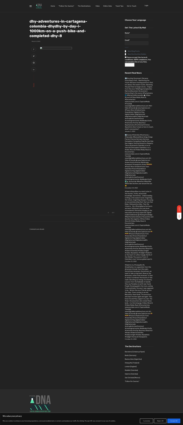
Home (53, 6)
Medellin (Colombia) (131, 370)
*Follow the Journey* (66, 6)
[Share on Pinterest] (33, 62)
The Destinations (84, 6)
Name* (127, 33)
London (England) (131, 366)
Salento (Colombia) (131, 374)
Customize (146, 421)
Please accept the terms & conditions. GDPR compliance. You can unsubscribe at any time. (138, 60)
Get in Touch (131, 6)
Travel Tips (119, 6)
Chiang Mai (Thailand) (132, 363)
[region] (91, 419)
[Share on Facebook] (33, 49)
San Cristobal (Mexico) (132, 378)
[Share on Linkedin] (33, 69)
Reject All (160, 421)
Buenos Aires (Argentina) (133, 359)
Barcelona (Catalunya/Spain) (135, 352)
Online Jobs (107, 6)
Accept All (173, 421)
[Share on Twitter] (33, 56)
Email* (127, 40)
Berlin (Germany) (130, 355)
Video (98, 6)
